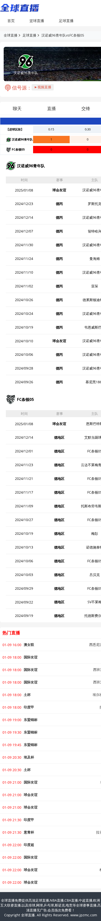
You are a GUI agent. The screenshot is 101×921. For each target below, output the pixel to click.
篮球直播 (36, 20)
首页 (11, 20)
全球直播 (10, 35)
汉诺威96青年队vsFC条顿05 (62, 35)
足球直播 (66, 20)
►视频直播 (42, 87)
